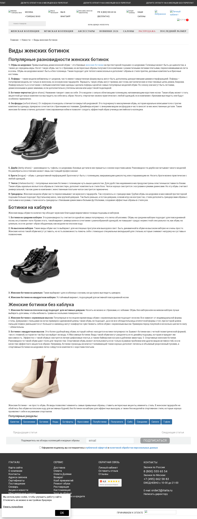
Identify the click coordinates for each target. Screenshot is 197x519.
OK (62, 513)
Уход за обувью (63, 493)
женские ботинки (94, 65)
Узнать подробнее (13, 506)
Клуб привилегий (63, 480)
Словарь (13, 486)
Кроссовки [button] (83, 422)
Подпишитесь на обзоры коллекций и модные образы (50, 440)
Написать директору (156, 494)
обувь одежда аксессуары (98, 24)
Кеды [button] (55, 422)
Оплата (58, 470)
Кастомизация (62, 490)
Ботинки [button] (44, 422)
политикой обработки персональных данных (133, 448)
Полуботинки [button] (100, 422)
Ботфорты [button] (68, 422)
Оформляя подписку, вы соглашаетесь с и (99, 448)
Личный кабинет (108, 467)
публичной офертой (96, 448)
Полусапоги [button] (117, 422)
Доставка (59, 467)
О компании (15, 470)
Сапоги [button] (155, 422)
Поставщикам (16, 483)
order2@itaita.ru (161, 490)
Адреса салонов (17, 477)
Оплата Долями (62, 474)
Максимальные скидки (22, 493)
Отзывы (103, 474)
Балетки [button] (14, 422)
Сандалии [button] (142, 422)
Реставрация (61, 486)
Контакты (14, 474)
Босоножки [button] (29, 422)
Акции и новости (18, 490)
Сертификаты (16, 480)
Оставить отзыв (108, 470)
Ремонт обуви (62, 483)
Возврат (58, 477)
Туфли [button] (166, 422)
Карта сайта (15, 467)
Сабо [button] (130, 422)
